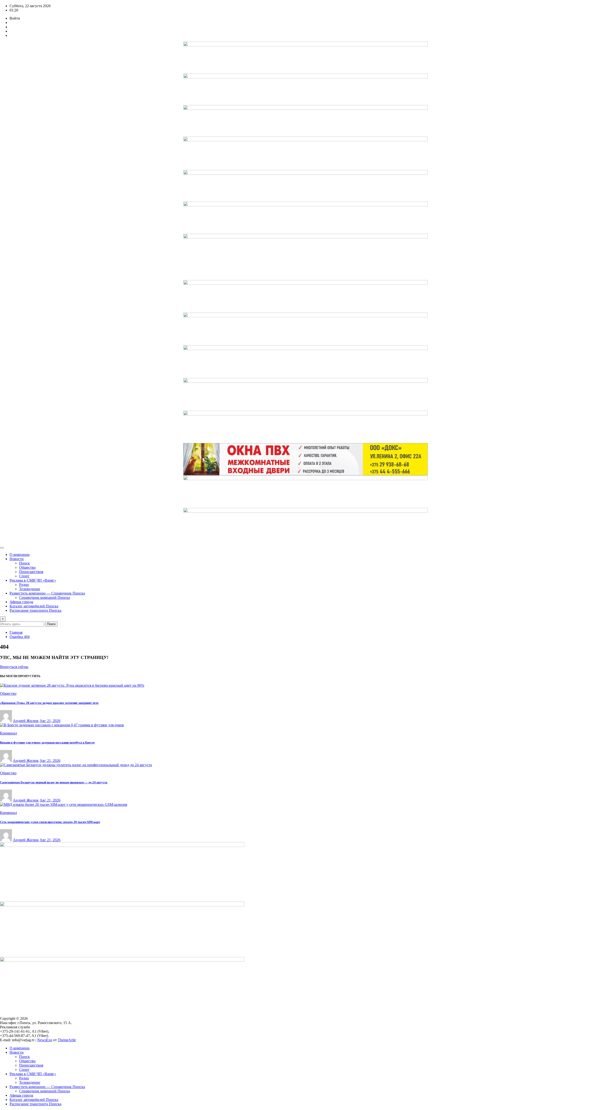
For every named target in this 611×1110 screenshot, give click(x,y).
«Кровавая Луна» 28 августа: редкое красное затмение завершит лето (49, 703)
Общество (27, 567)
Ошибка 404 (20, 637)
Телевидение (29, 589)
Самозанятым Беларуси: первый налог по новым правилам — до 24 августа (53, 782)
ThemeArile (67, 1040)
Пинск (24, 563)
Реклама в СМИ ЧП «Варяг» (33, 580)
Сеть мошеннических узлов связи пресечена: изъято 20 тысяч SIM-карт (50, 822)
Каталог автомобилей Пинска (34, 606)
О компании (20, 554)
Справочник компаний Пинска (44, 597)
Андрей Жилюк (26, 721)
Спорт (24, 576)
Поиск (51, 624)
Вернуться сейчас (14, 667)
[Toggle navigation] (2, 547)
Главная (16, 632)
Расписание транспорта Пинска (35, 610)
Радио (24, 585)
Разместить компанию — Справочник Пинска (47, 593)
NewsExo (44, 1040)
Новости (17, 559)
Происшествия (31, 572)
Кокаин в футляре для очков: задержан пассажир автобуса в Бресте (47, 742)
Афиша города (21, 602)
